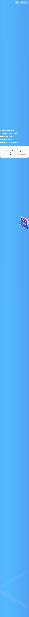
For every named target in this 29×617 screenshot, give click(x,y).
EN (26, 2)
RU (22, 2)
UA (17, 2)
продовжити (21, 154)
